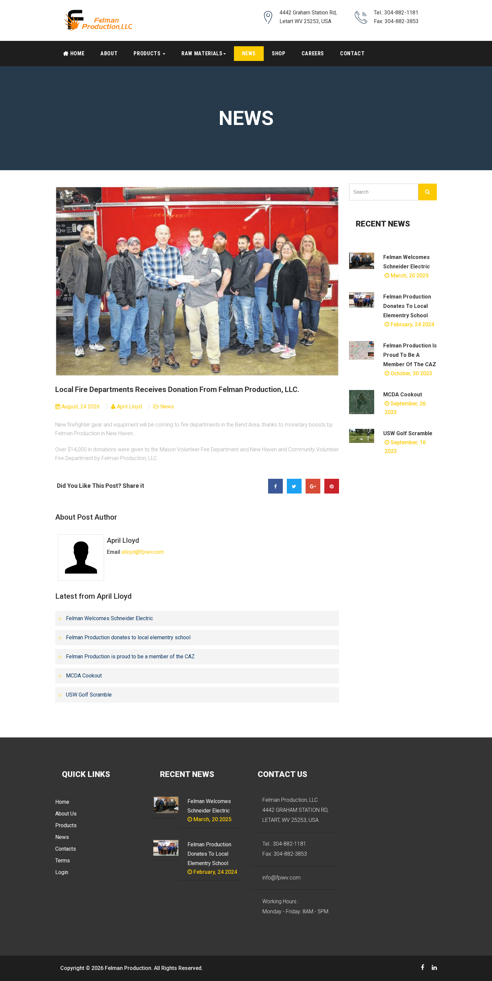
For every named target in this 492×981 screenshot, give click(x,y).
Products (148, 53)
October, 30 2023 (410, 373)
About (108, 53)
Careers (313, 53)
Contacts (65, 849)
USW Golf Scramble (89, 695)
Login (61, 872)
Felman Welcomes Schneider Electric (109, 618)
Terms (62, 860)
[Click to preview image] (197, 281)
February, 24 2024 (411, 324)
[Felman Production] (99, 20)
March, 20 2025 (408, 275)
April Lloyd (129, 406)
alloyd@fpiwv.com (142, 552)
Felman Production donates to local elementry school (128, 637)
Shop (278, 53)
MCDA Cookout (84, 675)
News (249, 53)
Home (77, 53)
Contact (352, 53)
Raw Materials (201, 53)
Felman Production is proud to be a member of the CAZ (130, 656)
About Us (66, 813)
